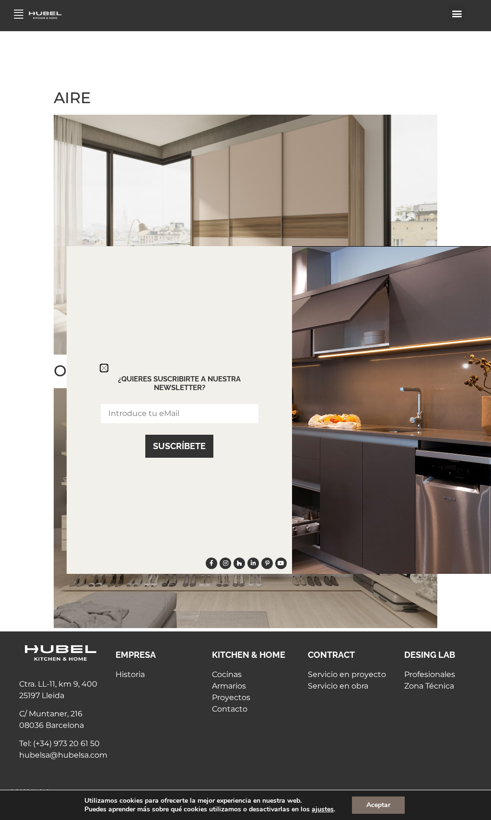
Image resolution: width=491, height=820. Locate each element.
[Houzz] (239, 563)
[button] (457, 13)
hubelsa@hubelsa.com (63, 755)
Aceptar (378, 804)
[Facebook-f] (211, 563)
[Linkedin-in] (253, 563)
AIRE (72, 97)
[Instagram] (225, 563)
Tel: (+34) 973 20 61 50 (59, 743)
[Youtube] (281, 563)
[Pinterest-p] (267, 563)
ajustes (323, 809)
